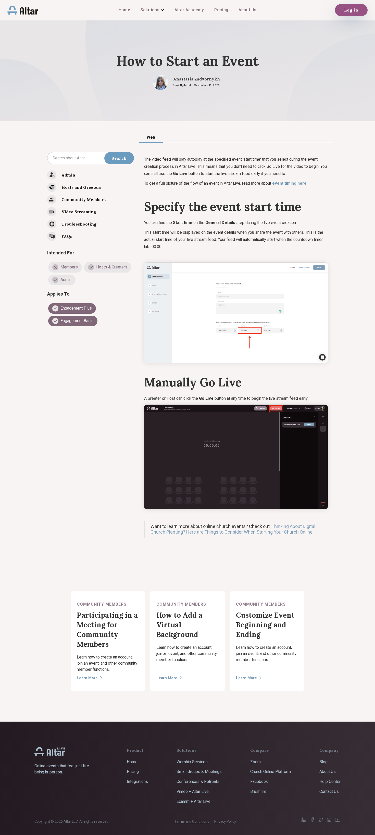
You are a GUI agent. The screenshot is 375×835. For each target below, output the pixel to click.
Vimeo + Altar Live (193, 792)
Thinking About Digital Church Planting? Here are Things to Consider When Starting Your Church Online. (233, 529)
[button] (152, 10)
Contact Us (329, 792)
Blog (323, 762)
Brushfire (258, 792)
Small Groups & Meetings (199, 772)
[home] (22, 10)
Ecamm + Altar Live (193, 801)
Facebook (259, 782)
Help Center (330, 782)
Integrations (137, 782)
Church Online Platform (270, 772)
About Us (327, 772)
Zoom (255, 762)
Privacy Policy (225, 821)
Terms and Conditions (191, 821)
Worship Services (192, 762)
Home (132, 762)
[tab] (151, 137)
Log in (351, 10)
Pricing (133, 772)
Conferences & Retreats (198, 782)
